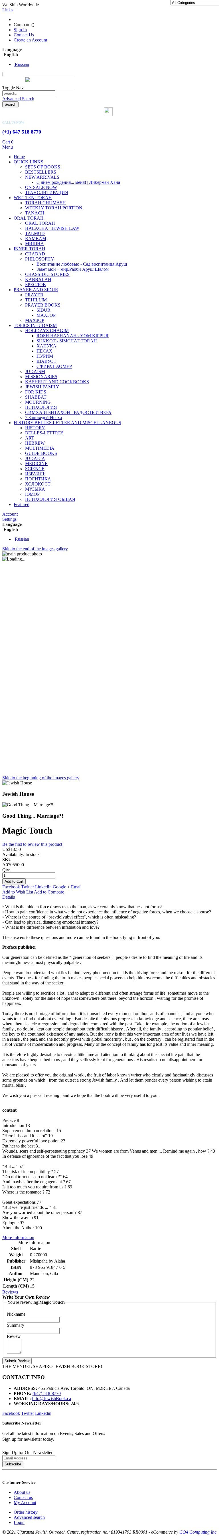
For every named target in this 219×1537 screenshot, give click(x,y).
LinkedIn (43, 886)
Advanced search (29, 1517)
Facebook (11, 886)
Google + (61, 886)
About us (22, 1492)
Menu (7, 147)
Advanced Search (18, 98)
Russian (21, 64)
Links (7, 9)
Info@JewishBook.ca (51, 1398)
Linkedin (43, 1413)
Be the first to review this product (32, 844)
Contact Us (24, 34)
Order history (26, 1512)
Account (10, 514)
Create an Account (30, 40)
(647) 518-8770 (47, 1393)
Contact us (23, 1497)
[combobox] (28, 93)
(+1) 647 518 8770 (21, 132)
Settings (9, 519)
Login (19, 1522)
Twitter (27, 886)
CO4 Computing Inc (197, 1532)
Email (76, 886)
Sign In (20, 29)
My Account (25, 1502)
